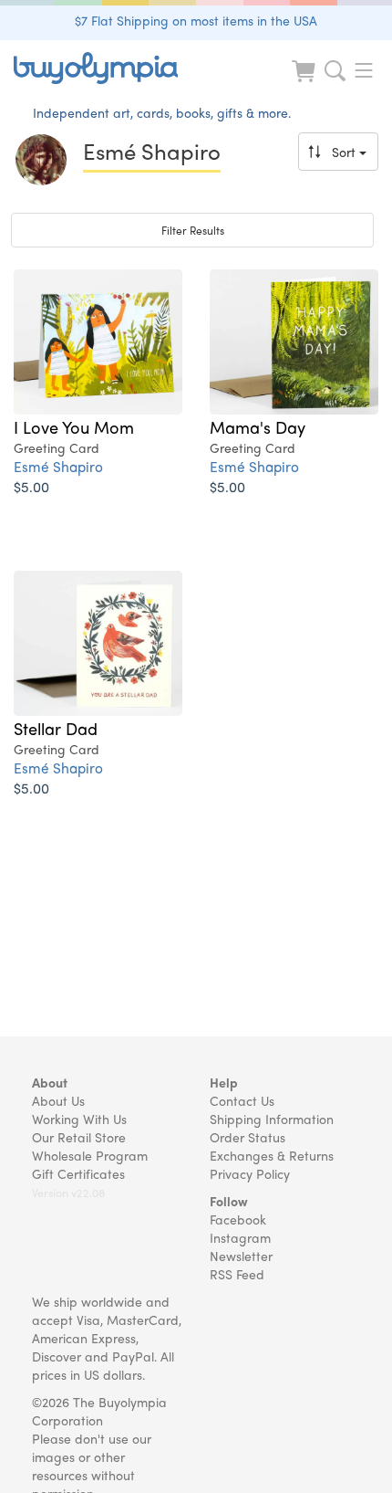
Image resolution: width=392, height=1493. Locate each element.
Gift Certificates (78, 1173)
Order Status (247, 1137)
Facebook (238, 1219)
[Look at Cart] (305, 82)
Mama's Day (257, 426)
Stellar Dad (56, 728)
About (49, 1082)
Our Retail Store (79, 1137)
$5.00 (31, 486)
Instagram (240, 1237)
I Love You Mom (74, 426)
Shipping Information (272, 1118)
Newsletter (241, 1255)
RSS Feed (237, 1274)
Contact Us (242, 1100)
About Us (58, 1100)
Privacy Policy (250, 1173)
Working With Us (79, 1118)
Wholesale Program (90, 1155)
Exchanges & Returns (272, 1155)
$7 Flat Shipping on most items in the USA (196, 20)
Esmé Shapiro (58, 466)
